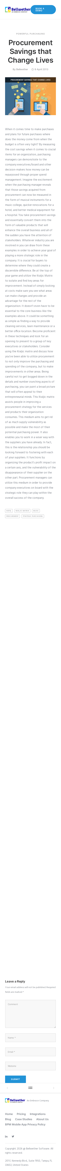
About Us (42, 1119)
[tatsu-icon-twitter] (14, 1136)
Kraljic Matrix (22, 511)
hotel (9, 511)
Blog (8, 1119)
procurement (12, 516)
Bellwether (22, 69)
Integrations (38, 1114)
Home (9, 1114)
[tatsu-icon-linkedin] (7, 1136)
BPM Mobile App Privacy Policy (25, 1124)
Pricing (21, 1114)
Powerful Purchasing (30, 34)
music (36, 511)
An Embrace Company (38, 1101)
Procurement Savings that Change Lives (30, 51)
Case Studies (23, 1119)
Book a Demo (40, 9)
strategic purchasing (33, 516)
